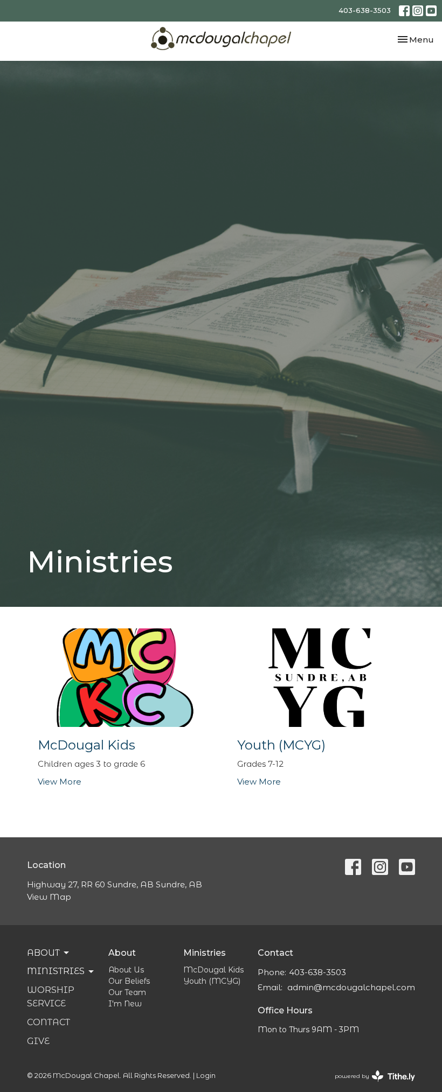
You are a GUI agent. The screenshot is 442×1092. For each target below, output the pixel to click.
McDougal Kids (213, 970)
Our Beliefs (129, 981)
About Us (126, 970)
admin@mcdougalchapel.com (351, 987)
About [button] (43, 953)
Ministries (204, 953)
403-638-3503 (365, 10)
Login (206, 1076)
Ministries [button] (56, 971)
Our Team (127, 992)
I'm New (125, 1004)
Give (38, 1041)
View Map (49, 897)
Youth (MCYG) (211, 981)
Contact (48, 1022)
